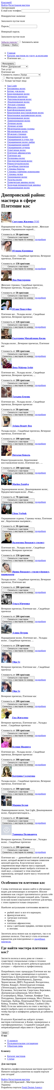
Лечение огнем (15, 126)
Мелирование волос (17, 131)
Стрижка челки (15, 174)
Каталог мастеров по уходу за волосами (27, 55)
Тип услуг (6, 69)
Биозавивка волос (16, 88)
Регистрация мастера (19, 5)
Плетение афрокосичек (19, 153)
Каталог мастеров (16, 1056)
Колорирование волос (18, 118)
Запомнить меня (30, 42)
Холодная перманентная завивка (24, 185)
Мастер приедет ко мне (18, 78)
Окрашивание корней (18, 145)
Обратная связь (15, 1046)
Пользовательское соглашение (22, 1043)
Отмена (5, 45)
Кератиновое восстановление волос (25, 112)
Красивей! (6, 2)
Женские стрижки (16, 107)
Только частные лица (15, 80)
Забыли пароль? (9, 42)
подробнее (40, 239)
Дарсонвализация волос (19, 99)
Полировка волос (16, 158)
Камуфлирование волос (19, 110)
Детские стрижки (16, 104)
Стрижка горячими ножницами (23, 171)
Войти (4, 5)
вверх (5, 1033)
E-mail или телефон (11, 10)
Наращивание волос (17, 136)
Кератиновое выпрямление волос (24, 115)
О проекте (12, 1040)
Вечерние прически (17, 96)
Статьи (10, 1059)
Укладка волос (14, 179)
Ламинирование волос (18, 120)
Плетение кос (14, 155)
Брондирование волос (18, 94)
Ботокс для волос (16, 91)
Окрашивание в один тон (20, 139)
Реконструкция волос (18, 163)
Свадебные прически (18, 166)
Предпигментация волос (19, 161)
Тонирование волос (17, 177)
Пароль (5, 26)
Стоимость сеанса (10, 74)
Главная (11, 53)
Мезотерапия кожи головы (20, 128)
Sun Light (12, 86)
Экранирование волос (18, 187)
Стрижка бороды (16, 169)
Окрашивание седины (18, 147)
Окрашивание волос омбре (21, 142)
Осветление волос (16, 150)
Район (4, 66)
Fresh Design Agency (32, 1087)
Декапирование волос (18, 102)
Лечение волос (14, 123)
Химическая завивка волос (21, 182)
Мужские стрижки (16, 134)
